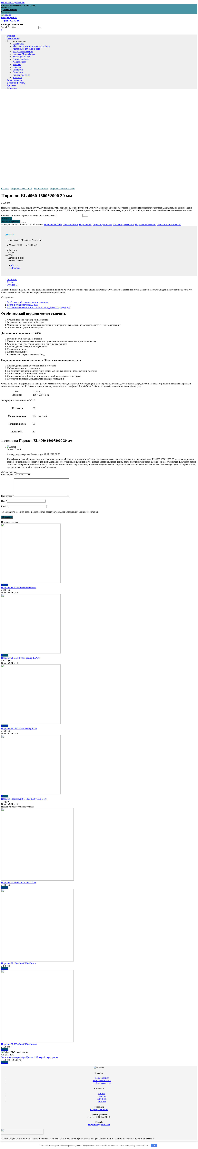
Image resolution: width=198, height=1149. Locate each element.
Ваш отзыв (7, 496)
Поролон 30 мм (70, 224)
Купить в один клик (10, 222)
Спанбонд (18, 72)
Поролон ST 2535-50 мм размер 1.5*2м (20, 658)
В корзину (6, 219)
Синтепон (18, 69)
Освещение (18, 43)
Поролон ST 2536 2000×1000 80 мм (18, 587)
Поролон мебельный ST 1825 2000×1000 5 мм (24, 799)
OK (154, 1145)
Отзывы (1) (12, 285)
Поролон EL (85, 224)
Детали (10, 282)
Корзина (102, 1101)
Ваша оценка (8, 474)
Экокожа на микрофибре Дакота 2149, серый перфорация (29, 1057)
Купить (4, 585)
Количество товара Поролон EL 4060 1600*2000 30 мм (28, 215)
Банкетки (17, 77)
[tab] (102, 279)
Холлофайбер (19, 62)
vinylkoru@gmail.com (99, 1124)
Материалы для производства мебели (31, 46)
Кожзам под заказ (21, 75)
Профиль (101, 1099)
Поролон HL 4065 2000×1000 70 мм (18, 882)
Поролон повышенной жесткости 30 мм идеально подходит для (38, 307)
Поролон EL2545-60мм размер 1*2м (19, 728)
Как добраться (102, 1078)
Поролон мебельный (21, 188)
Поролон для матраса (123, 224)
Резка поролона (14, 80)
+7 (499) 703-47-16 (99, 1109)
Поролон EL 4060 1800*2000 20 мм (18, 963)
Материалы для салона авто (26, 49)
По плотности (41, 188)
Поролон (17, 67)
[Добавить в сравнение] (24, 222)
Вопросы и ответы (16, 83)
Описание (12, 279)
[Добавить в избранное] (22, 222)
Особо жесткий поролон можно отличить (27, 302)
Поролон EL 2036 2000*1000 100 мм (19, 1044)
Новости (102, 1096)
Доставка (11, 85)
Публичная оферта (102, 1083)
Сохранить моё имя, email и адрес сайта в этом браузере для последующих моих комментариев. (52, 512)
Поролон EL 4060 (53, 224)
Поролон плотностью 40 (62, 188)
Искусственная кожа (23, 51)
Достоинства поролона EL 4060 (22, 305)
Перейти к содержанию (12, 2)
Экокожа (17, 64)
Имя (4, 501)
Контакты (12, 88)
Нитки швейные (21, 59)
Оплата (15, 265)
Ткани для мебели (22, 56)
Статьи (101, 1093)
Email (4, 506)
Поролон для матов (102, 224)
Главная (11, 36)
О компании (13, 38)
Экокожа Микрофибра (24, 54)
